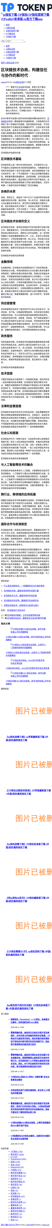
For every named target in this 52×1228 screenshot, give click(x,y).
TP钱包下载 (11, 37)
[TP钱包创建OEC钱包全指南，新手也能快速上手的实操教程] (28, 676)
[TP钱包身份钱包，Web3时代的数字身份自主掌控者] (28, 663)
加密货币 (16, 1179)
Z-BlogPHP (29, 1225)
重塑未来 (16, 1205)
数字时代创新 (18, 1211)
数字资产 (17, 1154)
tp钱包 (15, 1187)
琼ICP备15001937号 (9, 1225)
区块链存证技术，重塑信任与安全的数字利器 (26, 618)
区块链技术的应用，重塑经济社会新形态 (21, 600)
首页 (8, 25)
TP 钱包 (17, 1151)
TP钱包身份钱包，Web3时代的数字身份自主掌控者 (27, 668)
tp (14, 1157)
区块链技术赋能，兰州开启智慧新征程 (23, 615)
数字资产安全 (18, 1176)
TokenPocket (18, 1159)
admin (3, 82)
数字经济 (16, 1217)
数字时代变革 (18, 1202)
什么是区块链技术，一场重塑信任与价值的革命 (24, 586)
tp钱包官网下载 (12, 31)
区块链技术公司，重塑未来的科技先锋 (20, 596)
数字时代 (16, 1214)
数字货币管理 (18, 1173)
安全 (15, 1165)
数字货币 (16, 1185)
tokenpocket (17, 1167)
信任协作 (21, 610)
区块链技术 (12, 610)
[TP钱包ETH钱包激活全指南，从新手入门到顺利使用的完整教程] (28, 648)
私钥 (15, 1162)
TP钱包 (16, 1170)
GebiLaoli (45, 1225)
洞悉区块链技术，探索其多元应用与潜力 (21, 605)
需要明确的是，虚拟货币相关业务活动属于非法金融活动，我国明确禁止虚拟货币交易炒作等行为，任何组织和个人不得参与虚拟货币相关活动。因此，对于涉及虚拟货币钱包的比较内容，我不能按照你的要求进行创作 (30, 1061)
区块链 (19, 87)
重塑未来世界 (18, 1208)
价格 (11, 294)
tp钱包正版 (10, 28)
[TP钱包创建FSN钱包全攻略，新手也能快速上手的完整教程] (28, 632)
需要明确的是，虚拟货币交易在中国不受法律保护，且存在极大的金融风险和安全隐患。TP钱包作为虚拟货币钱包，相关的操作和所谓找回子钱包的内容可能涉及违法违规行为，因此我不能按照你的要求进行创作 (30, 1038)
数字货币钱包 (18, 1182)
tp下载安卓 (10, 34)
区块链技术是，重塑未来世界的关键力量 (21, 591)
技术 (14, 1220)
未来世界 (16, 1199)
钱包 (14, 1190)
